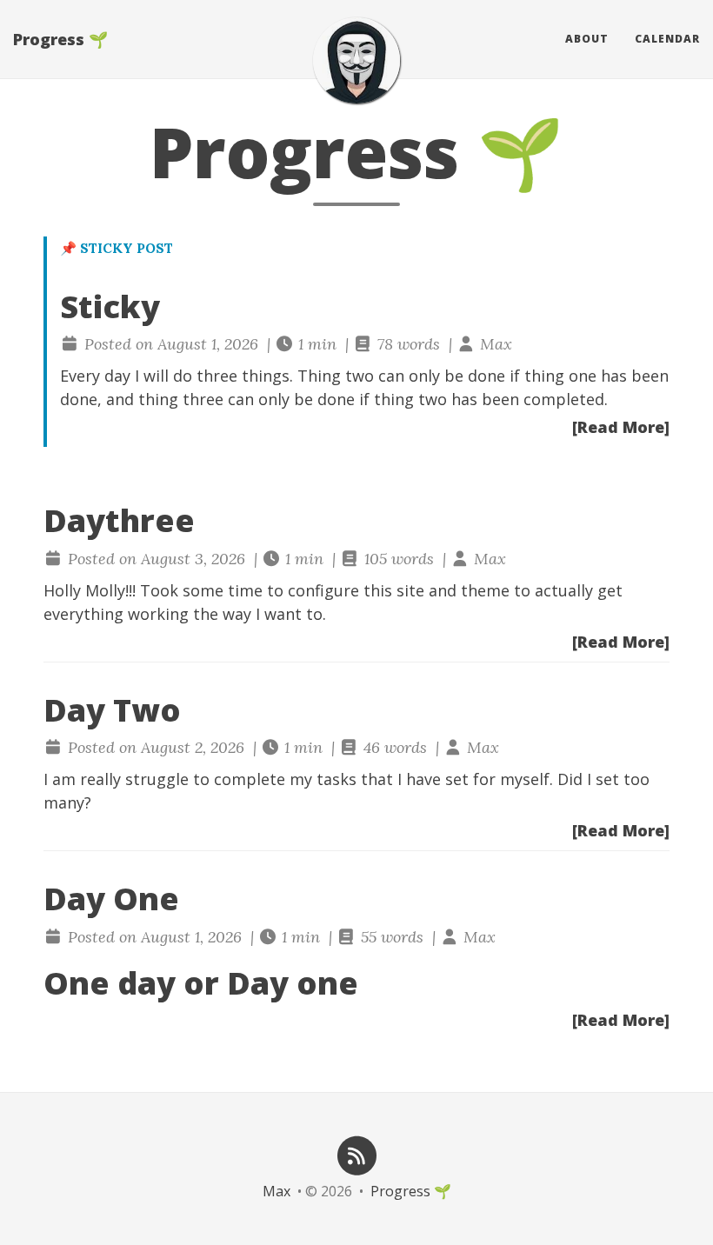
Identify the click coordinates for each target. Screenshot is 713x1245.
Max (276, 1191)
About (587, 38)
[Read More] (621, 426)
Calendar (667, 38)
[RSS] (356, 1154)
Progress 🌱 (60, 39)
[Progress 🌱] (356, 60)
